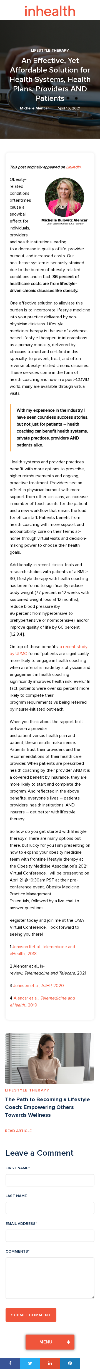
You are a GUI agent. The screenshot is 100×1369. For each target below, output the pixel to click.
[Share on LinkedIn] (50, 1363)
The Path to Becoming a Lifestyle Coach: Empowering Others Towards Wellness (47, 1107)
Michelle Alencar (34, 108)
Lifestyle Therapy (50, 50)
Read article (18, 1130)
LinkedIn (73, 167)
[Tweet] (30, 1363)
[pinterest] (70, 1363)
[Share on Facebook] (10, 1363)
